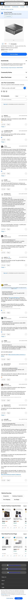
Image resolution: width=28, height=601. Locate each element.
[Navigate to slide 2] (14, 40)
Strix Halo (11, 297)
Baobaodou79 (7, 405)
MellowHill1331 (7, 364)
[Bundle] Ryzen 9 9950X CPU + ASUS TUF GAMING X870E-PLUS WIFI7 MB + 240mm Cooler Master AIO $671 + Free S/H (18, 519)
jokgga (5, 340)
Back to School (7, 6)
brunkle (5, 179)
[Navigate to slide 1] (13, 40)
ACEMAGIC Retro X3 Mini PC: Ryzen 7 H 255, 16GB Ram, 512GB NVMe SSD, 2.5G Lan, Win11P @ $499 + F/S (18, 547)
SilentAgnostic (7, 193)
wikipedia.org (16, 297)
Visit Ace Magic (14, 54)
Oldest (16, 96)
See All (24, 505)
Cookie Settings (9, 598)
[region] (14, 595)
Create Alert (8, 16)
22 (4, 43)
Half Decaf (6, 384)
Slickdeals (3, 9)
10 (15, 555)
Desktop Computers (17, 496)
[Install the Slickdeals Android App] (14, 569)
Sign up (5, 104)
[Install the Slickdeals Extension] (14, 565)
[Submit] (2, 99)
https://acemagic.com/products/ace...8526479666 (12, 67)
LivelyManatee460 (8, 130)
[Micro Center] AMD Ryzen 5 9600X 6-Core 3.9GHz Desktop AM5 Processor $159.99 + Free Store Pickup (7, 519)
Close (18, 598)
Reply (8, 124)
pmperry (6, 257)
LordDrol (6, 284)
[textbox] (12, 88)
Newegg (15, 525)
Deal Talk (11, 9)
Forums (7, 9)
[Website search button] (23, 3)
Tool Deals (22, 6)
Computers (6, 496)
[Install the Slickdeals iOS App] (14, 572)
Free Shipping (6, 499)
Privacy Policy (4, 594)
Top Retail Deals (15, 6)
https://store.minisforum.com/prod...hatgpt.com (11, 474)
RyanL (5, 317)
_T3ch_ (5, 146)
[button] (5, 44)
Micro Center (4, 525)
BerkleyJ (6, 115)
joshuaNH (6, 419)
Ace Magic (16, 499)
